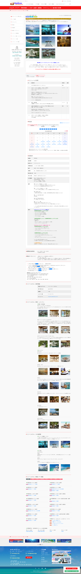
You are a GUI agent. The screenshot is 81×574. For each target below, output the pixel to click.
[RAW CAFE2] (54, 371)
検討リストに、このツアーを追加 (72, 571)
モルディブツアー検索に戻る (16, 16)
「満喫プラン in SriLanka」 (57, 521)
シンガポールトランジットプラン (57, 523)
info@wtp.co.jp (32, 553)
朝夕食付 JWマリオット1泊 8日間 (58, 489)
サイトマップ (43, 562)
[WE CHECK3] (65, 467)
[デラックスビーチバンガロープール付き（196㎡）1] (43, 343)
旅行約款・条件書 (44, 552)
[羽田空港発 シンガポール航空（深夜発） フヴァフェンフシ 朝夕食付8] (48, 53)
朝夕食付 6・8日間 (55, 501)
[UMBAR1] (43, 411)
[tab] (30, 76)
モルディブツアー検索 (21, 10)
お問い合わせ (29, 557)
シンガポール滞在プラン (56, 520)
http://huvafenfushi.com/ (53, 296)
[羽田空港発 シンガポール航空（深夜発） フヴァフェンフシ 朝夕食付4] (32, 41)
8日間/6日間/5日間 (29, 531)
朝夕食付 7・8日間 (55, 490)
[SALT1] (43, 385)
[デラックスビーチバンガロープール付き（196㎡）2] (54, 343)
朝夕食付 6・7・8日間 (56, 484)
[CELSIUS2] (54, 358)
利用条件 (13, 27)
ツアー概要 (14, 19)
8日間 (62, 531)
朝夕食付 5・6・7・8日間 (32, 484)
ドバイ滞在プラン (55, 525)
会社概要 (42, 551)
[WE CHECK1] (43, 467)
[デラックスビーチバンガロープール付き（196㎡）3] (65, 343)
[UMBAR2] (54, 411)
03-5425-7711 (17, 52)
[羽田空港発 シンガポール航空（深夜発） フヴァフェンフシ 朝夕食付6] (64, 41)
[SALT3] (65, 385)
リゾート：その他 (15, 38)
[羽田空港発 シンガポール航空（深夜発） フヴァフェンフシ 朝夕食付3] (64, 29)
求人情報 (42, 557)
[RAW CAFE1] (43, 371)
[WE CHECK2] (54, 467)
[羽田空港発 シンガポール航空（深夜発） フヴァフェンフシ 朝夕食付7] (32, 53)
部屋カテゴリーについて (65, 122)
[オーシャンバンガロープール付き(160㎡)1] (43, 329)
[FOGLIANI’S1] (43, 425)
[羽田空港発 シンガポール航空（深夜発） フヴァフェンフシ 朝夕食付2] (48, 29)
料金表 (13, 24)
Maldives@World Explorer (16, 3)
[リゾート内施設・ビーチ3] (43, 444)
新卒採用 (42, 559)
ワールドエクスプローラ (14, 10)
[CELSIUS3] (65, 358)
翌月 (65, 131)
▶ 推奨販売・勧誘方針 (29, 543)
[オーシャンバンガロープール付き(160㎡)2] (54, 329)
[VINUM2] (54, 399)
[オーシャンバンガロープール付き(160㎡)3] (65, 329)
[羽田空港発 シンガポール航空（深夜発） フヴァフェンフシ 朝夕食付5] (48, 41)
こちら (37, 263)
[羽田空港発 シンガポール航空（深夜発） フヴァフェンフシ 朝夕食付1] (32, 29)
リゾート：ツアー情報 (15, 41)
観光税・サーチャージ (15, 30)
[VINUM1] (43, 399)
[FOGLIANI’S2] (54, 425)
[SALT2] (54, 385)
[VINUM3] (65, 399)
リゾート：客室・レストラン (16, 36)
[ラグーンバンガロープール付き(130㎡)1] (43, 313)
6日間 (51, 531)
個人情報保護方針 (44, 561)
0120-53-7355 (17, 55)
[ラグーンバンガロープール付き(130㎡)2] (54, 313)
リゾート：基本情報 (15, 33)
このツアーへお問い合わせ (72, 568)
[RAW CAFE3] (65, 371)
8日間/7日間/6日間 (41, 531)
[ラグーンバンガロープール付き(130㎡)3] (65, 313)
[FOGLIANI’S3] (65, 425)
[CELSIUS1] (43, 358)
